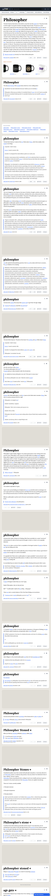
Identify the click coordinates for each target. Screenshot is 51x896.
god (9, 804)
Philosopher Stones (7, 812)
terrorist (17, 414)
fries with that (24, 306)
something (14, 733)
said (19, 369)
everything (21, 716)
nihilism (44, 267)
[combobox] (27, 9)
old (23, 563)
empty (16, 831)
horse (26, 490)
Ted (14, 54)
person (12, 85)
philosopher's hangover (19, 129)
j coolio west (11, 667)
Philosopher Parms (12, 384)
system (25, 350)
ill (36, 89)
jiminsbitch (11, 685)
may (10, 194)
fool (30, 631)
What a (6, 472)
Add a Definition (38, 12)
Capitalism (20, 229)
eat (13, 462)
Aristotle (11, 54)
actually (18, 85)
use (6, 264)
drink (46, 629)
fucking (7, 502)
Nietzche (7, 54)
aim (11, 201)
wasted (12, 302)
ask (39, 657)
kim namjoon (6, 677)
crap (29, 490)
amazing (29, 660)
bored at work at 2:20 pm (14, 356)
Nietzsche (18, 566)
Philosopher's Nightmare (32, 129)
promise (35, 49)
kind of (9, 85)
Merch (45, 57)
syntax (17, 367)
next (11, 381)
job (22, 395)
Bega (10, 646)
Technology (21, 12)
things (30, 142)
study (5, 582)
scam (40, 497)
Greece (11, 629)
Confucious (7, 595)
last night (16, 875)
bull (27, 595)
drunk (25, 643)
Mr (5, 719)
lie (17, 400)
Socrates (23, 566)
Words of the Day (5, 12)
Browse (12, 12)
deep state (10, 871)
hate (10, 502)
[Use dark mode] (48, 9)
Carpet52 (14, 879)
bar (38, 457)
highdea (15, 736)
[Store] (45, 9)
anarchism (23, 278)
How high (7, 875)
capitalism (44, 278)
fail (29, 157)
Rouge (7, 719)
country (31, 350)
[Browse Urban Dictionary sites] (6, 9)
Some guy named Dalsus (13, 598)
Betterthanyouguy (12, 309)
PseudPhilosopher (12, 722)
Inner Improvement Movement (17, 812)
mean (33, 92)
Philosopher (5, 57)
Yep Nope (14, 840)
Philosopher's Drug (7, 129)
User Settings (46, 12)
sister (44, 468)
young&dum (11, 57)
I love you (43, 807)
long (25, 381)
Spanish (6, 371)
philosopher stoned (7, 879)
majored (7, 306)
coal (6, 829)
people (35, 24)
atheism (38, 275)
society (20, 159)
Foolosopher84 (12, 99)
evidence (43, 94)
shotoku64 (11, 422)
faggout (10, 472)
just (22, 142)
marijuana (32, 871)
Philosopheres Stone (24, 131)
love (31, 37)
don (10, 210)
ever (25, 657)
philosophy (12, 306)
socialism (26, 283)
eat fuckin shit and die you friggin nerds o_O (17, 504)
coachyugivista (12, 475)
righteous (24, 733)
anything (31, 340)
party (43, 634)
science (43, 166)
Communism (30, 227)
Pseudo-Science (30, 12)
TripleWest (14, 741)
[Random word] (42, 9)
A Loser (10, 232)
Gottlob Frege (12, 181)
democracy (37, 164)
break (39, 27)
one (29, 263)
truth (20, 201)
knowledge (35, 657)
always (16, 719)
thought (17, 871)
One (4, 263)
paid (27, 302)
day (27, 464)
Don (6, 836)
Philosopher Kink (37, 128)
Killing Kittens (11, 292)
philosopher (6, 128)
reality (36, 31)
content (32, 893)
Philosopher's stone (15, 128)
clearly (9, 738)
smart (11, 664)
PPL (46, 464)
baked (30, 733)
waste (8, 836)
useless (11, 161)
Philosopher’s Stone (13, 131)
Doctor (6, 150)
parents (23, 302)
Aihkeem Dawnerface (13, 571)
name (16, 664)
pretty (7, 559)
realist (14, 595)
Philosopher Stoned (26, 128)
